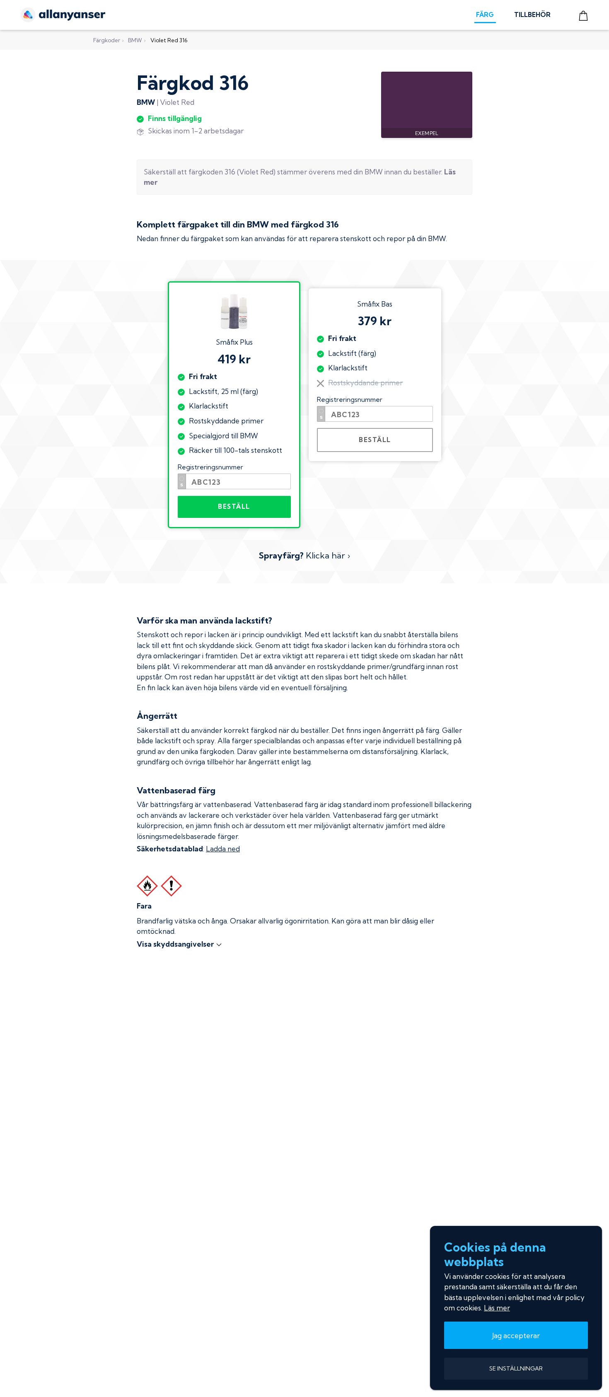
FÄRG (485, 15)
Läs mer (497, 1307)
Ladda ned (223, 848)
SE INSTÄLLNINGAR (516, 1368)
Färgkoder (106, 40)
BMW (135, 40)
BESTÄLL (234, 506)
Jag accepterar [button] (516, 1335)
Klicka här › (304, 555)
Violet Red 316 (168, 40)
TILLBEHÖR (532, 15)
